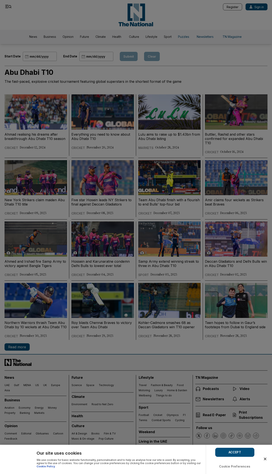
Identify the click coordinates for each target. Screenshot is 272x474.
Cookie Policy (46, 466)
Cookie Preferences (234, 466)
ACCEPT (235, 452)
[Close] (265, 459)
